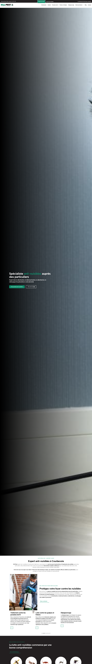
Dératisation (43, 4)
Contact (89, 4)
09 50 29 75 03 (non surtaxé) (85, 1)
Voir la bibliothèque (14, 651)
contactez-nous (72, 620)
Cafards (49, 4)
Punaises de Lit (55, 4)
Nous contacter (43, 601)
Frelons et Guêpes (63, 4)
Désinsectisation (78, 4)
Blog (86, 4)
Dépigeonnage (71, 4)
